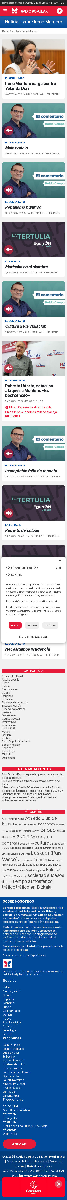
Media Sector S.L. (39, 637)
